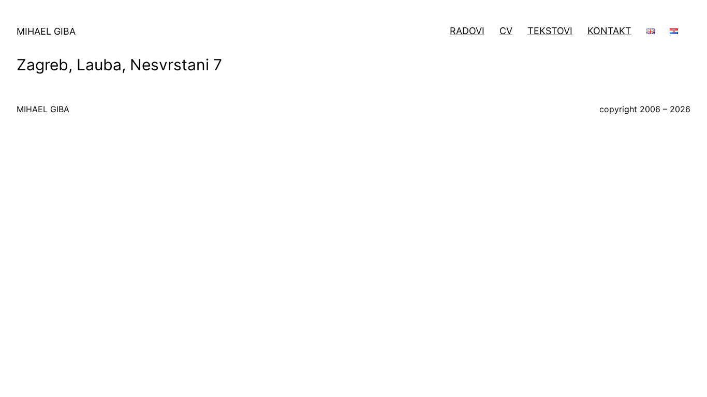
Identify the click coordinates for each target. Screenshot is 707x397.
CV (505, 30)
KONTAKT (609, 30)
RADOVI (467, 30)
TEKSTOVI (549, 30)
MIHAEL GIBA (46, 31)
